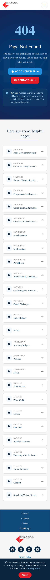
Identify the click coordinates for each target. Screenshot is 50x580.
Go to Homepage (27, 71)
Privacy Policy (25, 557)
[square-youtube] (29, 549)
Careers (25, 513)
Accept (25, 575)
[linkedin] (37, 549)
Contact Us (27, 80)
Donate (25, 523)
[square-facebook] (12, 549)
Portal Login (25, 528)
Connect (25, 518)
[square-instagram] (21, 549)
